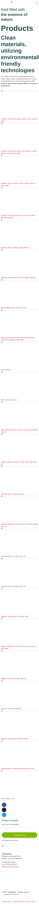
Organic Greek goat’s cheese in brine (14, 739)
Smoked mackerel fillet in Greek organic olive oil (18, 277)
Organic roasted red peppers (11, 708)
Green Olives (5, 370)
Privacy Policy (6, 901)
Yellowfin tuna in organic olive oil (12, 494)
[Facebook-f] (4, 805)
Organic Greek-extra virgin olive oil (13, 678)
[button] (36, 3)
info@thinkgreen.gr (12, 867)
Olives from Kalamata (9, 400)
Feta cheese (7, 799)
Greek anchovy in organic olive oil (13, 586)
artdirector (15, 894)
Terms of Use (30, 901)
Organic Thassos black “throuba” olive (14, 616)
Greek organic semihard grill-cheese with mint (17, 768)
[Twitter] (4, 815)
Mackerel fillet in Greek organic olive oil (15, 247)
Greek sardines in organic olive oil (13, 556)
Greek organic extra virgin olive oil (13, 308)
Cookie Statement (19, 901)
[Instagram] (4, 810)
